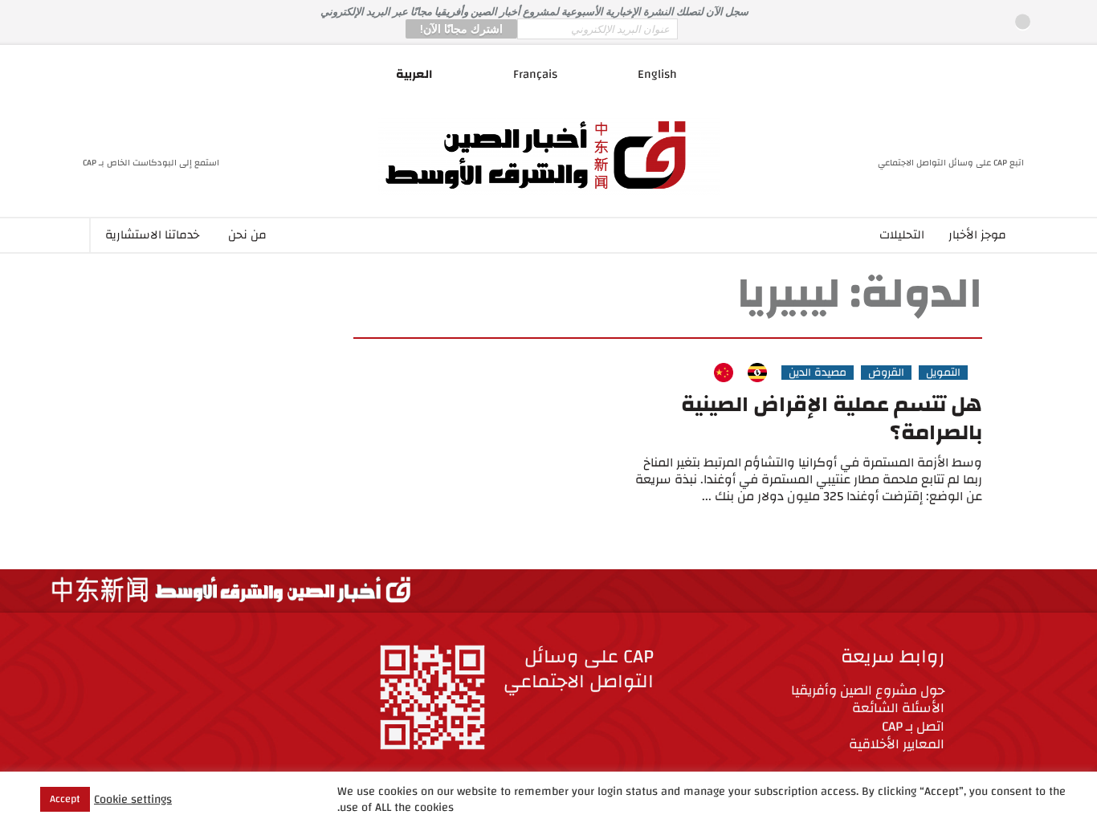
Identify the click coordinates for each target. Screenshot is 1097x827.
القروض (886, 372)
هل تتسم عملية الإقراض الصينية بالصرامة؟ (831, 419)
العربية (414, 74)
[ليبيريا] (697, 372)
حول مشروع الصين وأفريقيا (867, 690)
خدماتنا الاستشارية (152, 235)
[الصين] (723, 372)
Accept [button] (65, 799)
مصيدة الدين (817, 372)
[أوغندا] (757, 372)
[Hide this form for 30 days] (1022, 22)
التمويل (943, 372)
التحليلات (901, 235)
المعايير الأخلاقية (896, 743)
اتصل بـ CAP (913, 726)
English (657, 74)
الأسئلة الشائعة (898, 707)
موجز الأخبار (977, 235)
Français (535, 74)
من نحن (247, 235)
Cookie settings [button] (133, 799)
